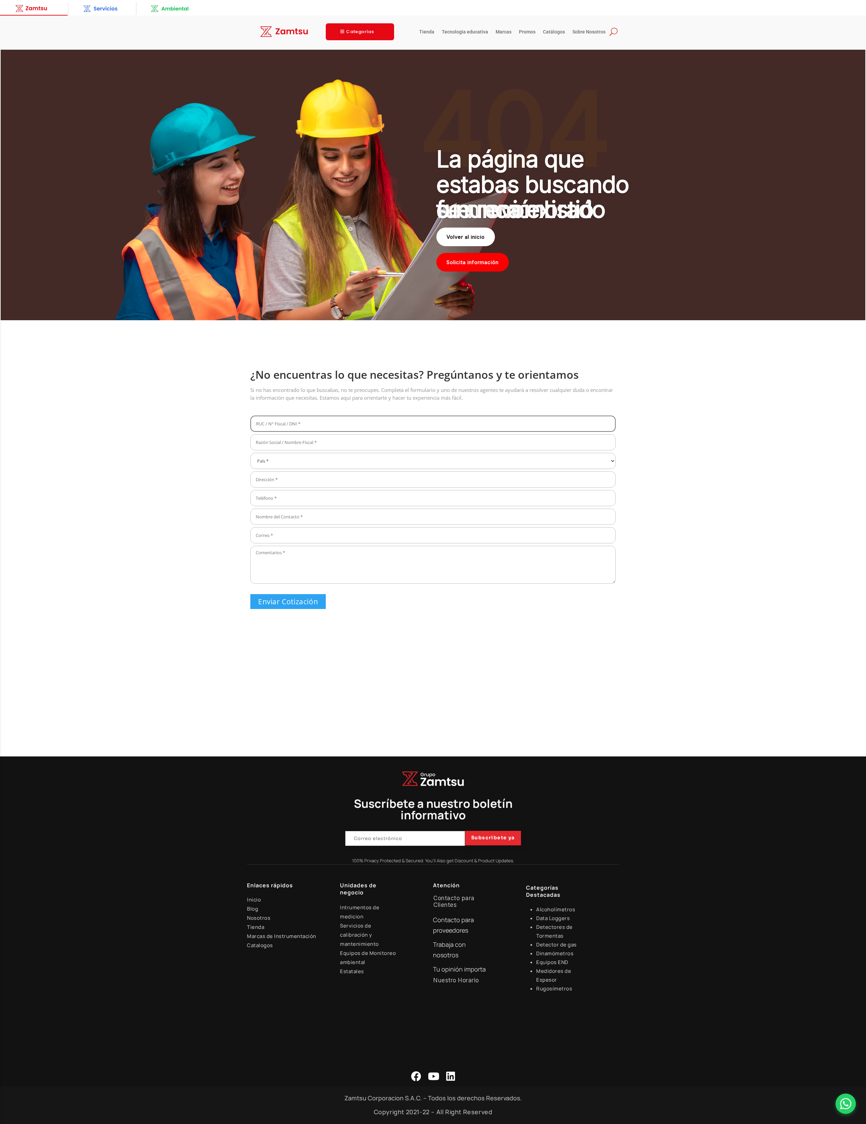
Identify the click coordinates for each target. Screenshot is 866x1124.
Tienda (426, 31)
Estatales (352, 971)
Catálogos (554, 31)
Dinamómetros (554, 953)
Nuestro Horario (456, 980)
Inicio (254, 899)
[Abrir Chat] (846, 1104)
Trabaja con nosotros (449, 949)
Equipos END (552, 962)
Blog (252, 908)
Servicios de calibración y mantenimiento (359, 934)
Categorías (360, 31)
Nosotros (258, 917)
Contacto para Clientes (454, 901)
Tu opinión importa (459, 969)
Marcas (503, 31)
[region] (433, 185)
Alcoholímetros (555, 909)
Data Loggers (553, 918)
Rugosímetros (554, 988)
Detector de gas (556, 944)
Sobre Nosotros (589, 31)
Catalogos (260, 945)
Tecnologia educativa (465, 31)
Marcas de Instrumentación (281, 936)
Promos (527, 31)
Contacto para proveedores (453, 925)
